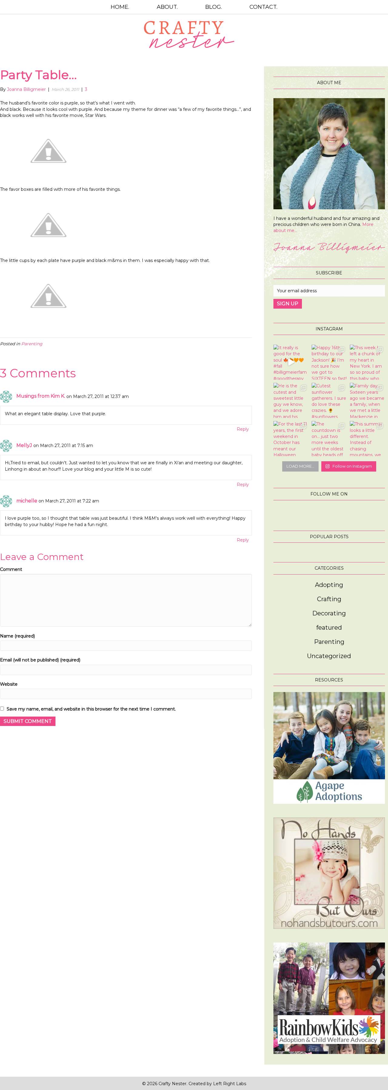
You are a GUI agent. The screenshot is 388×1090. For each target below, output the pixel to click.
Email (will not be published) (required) (40, 660)
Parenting (31, 343)
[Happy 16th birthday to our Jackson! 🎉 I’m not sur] (329, 362)
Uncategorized (329, 656)
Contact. (263, 7)
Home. (120, 7)
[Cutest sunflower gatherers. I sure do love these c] (329, 400)
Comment (11, 569)
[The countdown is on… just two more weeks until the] (329, 438)
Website (9, 684)
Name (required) (17, 636)
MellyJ (24, 445)
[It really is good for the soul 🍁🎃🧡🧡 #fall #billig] (291, 362)
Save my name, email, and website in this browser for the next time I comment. (91, 709)
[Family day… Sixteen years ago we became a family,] (367, 400)
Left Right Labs (229, 1083)
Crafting (329, 599)
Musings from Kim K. (40, 396)
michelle (26, 501)
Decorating (329, 613)
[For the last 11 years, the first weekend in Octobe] (291, 438)
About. (167, 7)
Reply (243, 429)
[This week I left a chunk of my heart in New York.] (367, 362)
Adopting (329, 584)
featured (329, 627)
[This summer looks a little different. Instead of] (367, 438)
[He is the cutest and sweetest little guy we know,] (291, 400)
